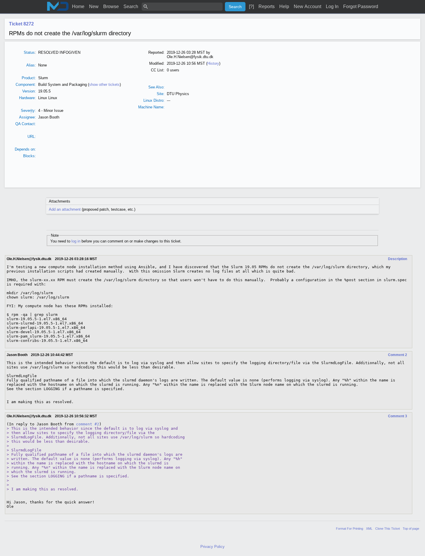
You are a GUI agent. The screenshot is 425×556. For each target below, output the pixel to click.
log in (75, 241)
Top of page (411, 528)
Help (284, 6)
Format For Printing (349, 528)
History (213, 63)
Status (29, 52)
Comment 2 (397, 355)
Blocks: (29, 156)
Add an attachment (65, 209)
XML (369, 528)
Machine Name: (151, 107)
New (94, 6)
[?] (251, 6)
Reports (266, 6)
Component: (26, 84)
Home (78, 6)
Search (130, 6)
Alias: (31, 65)
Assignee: (27, 117)
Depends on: (25, 149)
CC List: (158, 70)
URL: (31, 136)
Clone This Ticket (387, 528)
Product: (29, 78)
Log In (332, 6)
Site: (161, 94)
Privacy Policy (212, 546)
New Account (307, 6)
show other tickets (104, 84)
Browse (111, 6)
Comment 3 (397, 416)
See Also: (156, 87)
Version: (29, 91)
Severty (28, 110)
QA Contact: (25, 124)
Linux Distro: (154, 100)
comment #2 (87, 424)
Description (397, 259)
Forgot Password (360, 6)
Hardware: (27, 98)
